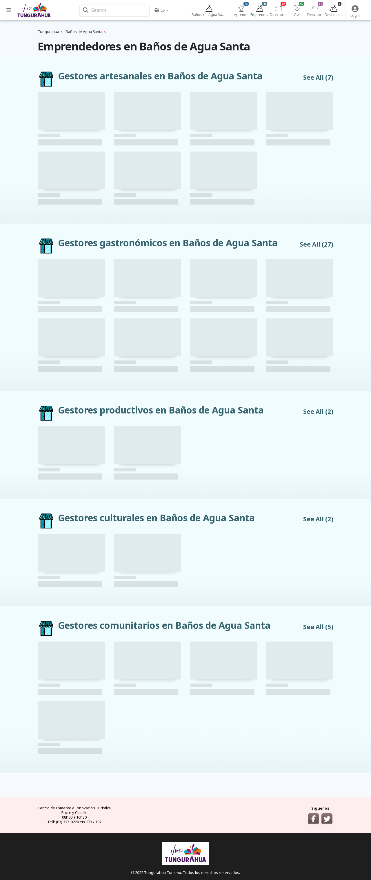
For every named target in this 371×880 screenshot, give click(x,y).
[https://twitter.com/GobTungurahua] (326, 818)
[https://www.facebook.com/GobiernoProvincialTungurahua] (313, 818)
